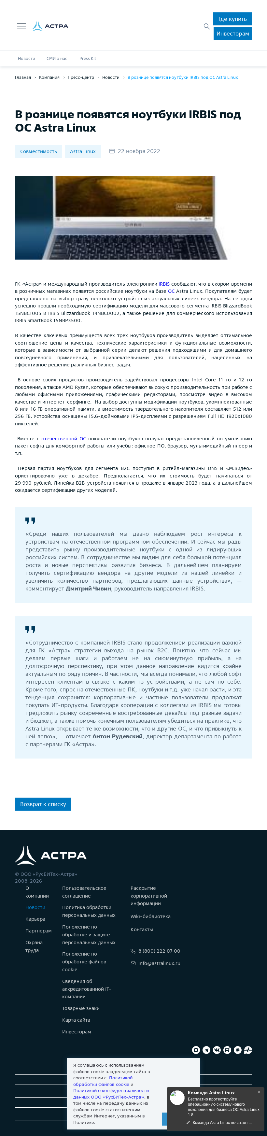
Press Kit (87, 58)
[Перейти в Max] (196, 1050)
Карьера (35, 919)
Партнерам (38, 930)
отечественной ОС (63, 438)
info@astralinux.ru (159, 963)
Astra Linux (83, 151)
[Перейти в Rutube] (227, 1050)
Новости (26, 58)
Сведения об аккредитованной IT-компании (86, 989)
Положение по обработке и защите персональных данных (89, 934)
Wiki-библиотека (151, 916)
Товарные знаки (81, 1008)
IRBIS (164, 284)
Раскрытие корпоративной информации (149, 895)
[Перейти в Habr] (238, 1050)
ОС (171, 291)
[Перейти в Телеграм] (206, 1050)
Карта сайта (76, 1020)
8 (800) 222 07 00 (159, 951)
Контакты (142, 929)
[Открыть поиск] (206, 26)
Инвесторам (233, 33)
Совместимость (38, 151)
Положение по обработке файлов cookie (84, 961)
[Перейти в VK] (217, 1050)
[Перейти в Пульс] (248, 1050)
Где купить (232, 19)
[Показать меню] (21, 26)
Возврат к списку (43, 804)
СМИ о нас (57, 58)
